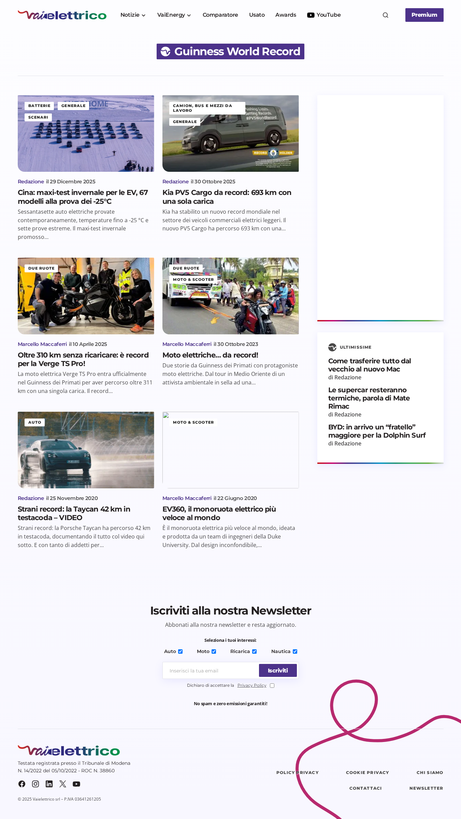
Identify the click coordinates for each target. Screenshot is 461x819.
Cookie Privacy (367, 772)
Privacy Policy (251, 685)
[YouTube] (76, 784)
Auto (34, 422)
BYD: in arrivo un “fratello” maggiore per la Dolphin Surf (377, 431)
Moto (203, 651)
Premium (424, 15)
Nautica (281, 651)
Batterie (39, 105)
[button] (385, 15)
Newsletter (426, 788)
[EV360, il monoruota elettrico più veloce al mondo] (230, 450)
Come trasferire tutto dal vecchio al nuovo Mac (369, 365)
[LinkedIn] (49, 784)
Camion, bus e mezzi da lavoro (202, 107)
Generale (73, 105)
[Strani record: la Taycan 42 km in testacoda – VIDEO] (86, 450)
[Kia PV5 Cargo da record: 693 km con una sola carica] (230, 133)
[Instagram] (35, 784)
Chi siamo (430, 772)
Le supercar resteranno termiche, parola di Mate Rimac (369, 398)
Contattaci (365, 788)
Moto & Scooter (193, 279)
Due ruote (41, 268)
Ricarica (240, 651)
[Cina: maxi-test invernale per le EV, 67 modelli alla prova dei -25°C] (86, 133)
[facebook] (22, 784)
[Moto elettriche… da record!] (230, 296)
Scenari (38, 117)
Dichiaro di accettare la (226, 685)
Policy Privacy (297, 772)
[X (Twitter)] (63, 784)
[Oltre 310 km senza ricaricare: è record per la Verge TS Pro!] (86, 296)
